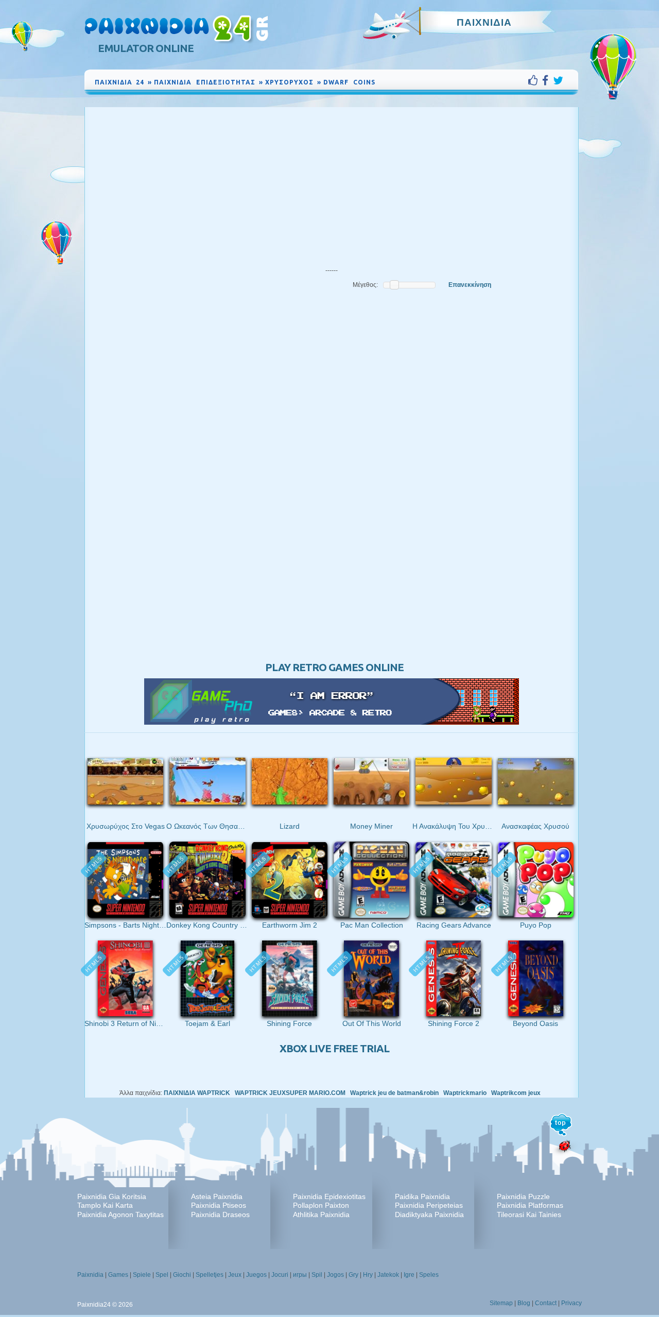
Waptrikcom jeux (516, 1093)
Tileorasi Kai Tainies (529, 1214)
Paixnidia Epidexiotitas (329, 1196)
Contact (546, 1303)
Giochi (182, 1274)
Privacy (571, 1303)
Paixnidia (90, 1274)
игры (300, 1274)
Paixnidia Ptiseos (218, 1205)
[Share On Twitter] (558, 80)
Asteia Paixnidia (216, 1196)
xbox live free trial (334, 1048)
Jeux (234, 1274)
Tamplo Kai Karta (105, 1205)
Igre (409, 1274)
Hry (368, 1274)
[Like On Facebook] (535, 80)
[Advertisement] (331, 184)
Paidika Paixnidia (422, 1196)
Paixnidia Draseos (220, 1214)
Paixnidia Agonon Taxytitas (120, 1214)
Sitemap (501, 1303)
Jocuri (279, 1274)
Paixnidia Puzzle (523, 1196)
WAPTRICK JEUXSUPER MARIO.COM (290, 1093)
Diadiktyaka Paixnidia (429, 1214)
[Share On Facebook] (547, 80)
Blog (523, 1303)
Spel (161, 1274)
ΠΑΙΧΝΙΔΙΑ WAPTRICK (197, 1093)
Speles (429, 1274)
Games (118, 1274)
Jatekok (388, 1274)
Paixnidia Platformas (530, 1205)
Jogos (335, 1274)
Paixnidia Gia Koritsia (111, 1196)
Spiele (142, 1274)
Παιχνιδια (484, 22)
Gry (353, 1274)
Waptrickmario (465, 1093)
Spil (316, 1274)
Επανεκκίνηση (469, 284)
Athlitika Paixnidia (321, 1214)
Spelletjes (209, 1274)
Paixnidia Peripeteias (429, 1205)
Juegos (256, 1274)
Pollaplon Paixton (321, 1205)
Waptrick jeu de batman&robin (394, 1093)
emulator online (146, 48)
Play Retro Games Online (334, 667)
